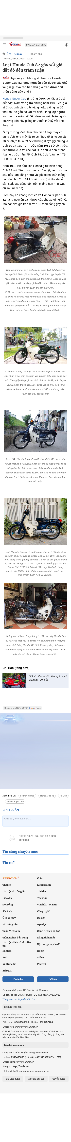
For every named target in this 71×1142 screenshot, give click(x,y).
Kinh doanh (44, 884)
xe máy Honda (27, 796)
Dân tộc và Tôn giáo (13, 891)
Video (40, 957)
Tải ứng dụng (13, 1078)
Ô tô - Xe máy (14, 54)
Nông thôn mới (46, 937)
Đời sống (7, 904)
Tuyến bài (18, 979)
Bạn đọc (41, 924)
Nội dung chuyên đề (48, 944)
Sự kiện (53, 979)
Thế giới (42, 898)
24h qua (7, 970)
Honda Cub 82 (47, 796)
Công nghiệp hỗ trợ (48, 931)
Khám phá (36, 54)
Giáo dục (7, 898)
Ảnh (4, 957)
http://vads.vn (20, 1066)
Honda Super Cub (14, 98)
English (6, 950)
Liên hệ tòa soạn (12, 1006)
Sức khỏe (7, 911)
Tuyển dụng (59, 1078)
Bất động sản (10, 924)
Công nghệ (43, 911)
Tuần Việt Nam (11, 931)
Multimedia (9, 964)
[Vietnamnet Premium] (10, 879)
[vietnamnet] (15, 46)
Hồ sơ (40, 950)
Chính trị (42, 878)
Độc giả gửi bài (36, 1078)
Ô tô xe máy (9, 917)
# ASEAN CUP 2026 (36, 45)
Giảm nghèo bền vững (15, 937)
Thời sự (6, 884)
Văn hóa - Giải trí (47, 904)
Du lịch (41, 917)
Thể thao (42, 891)
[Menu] (4, 45)
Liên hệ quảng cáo (14, 1044)
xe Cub (63, 796)
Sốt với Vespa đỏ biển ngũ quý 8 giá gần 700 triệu (48, 678)
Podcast (41, 964)
